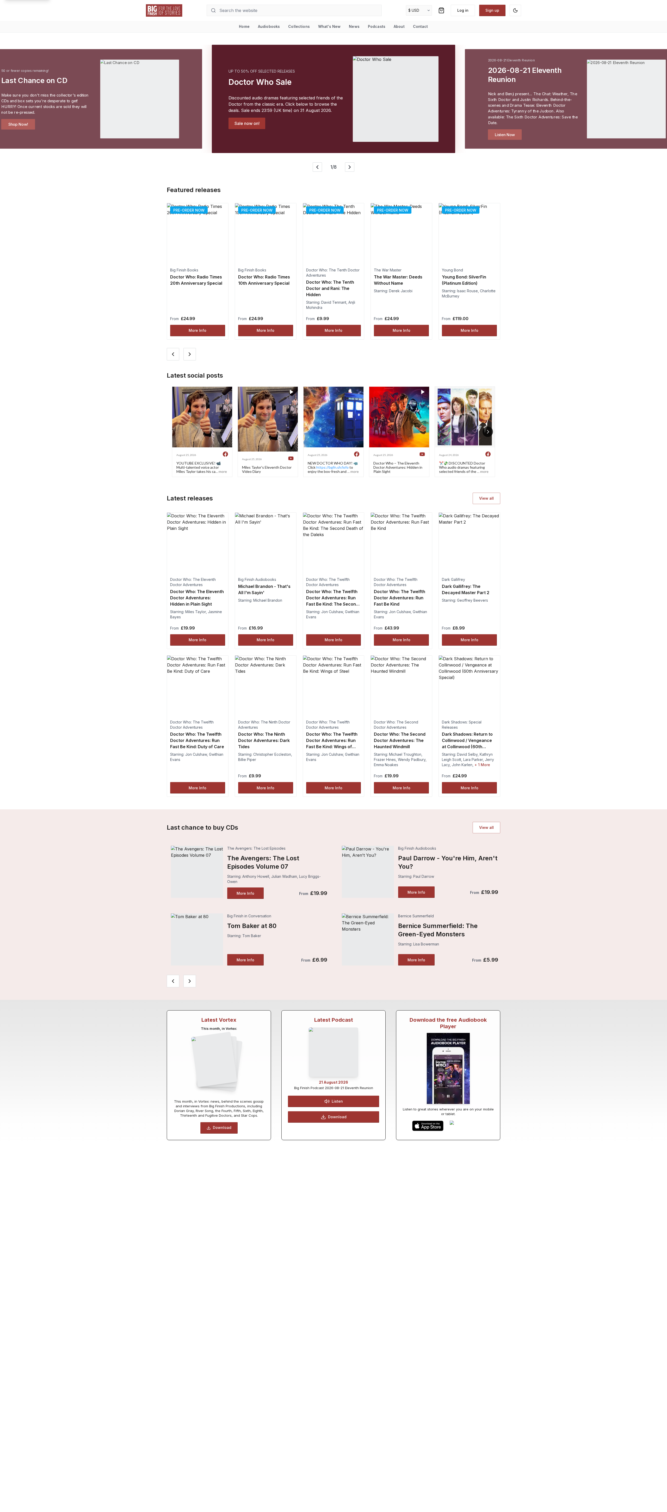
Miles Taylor (195, 611)
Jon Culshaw (332, 611)
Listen (337, 1101)
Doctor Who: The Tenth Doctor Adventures (333, 272)
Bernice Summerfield (416, 916)
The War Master (388, 270)
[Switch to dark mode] (515, 10)
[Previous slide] (317, 167)
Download (222, 1127)
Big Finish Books (184, 270)
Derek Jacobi (400, 291)
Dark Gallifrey (453, 579)
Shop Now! (18, 124)
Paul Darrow (423, 876)
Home (244, 26)
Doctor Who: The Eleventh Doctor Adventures (193, 582)
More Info (197, 330)
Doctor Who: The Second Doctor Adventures (396, 724)
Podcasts (376, 26)
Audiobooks (269, 26)
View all (486, 498)
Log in (462, 10)
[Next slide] (349, 167)
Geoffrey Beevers (472, 600)
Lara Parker (473, 759)
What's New (329, 26)
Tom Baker (251, 935)
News (354, 26)
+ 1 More (482, 765)
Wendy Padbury (411, 759)
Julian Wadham (284, 876)
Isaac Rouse (467, 291)
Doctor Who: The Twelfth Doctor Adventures (328, 582)
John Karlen (462, 765)
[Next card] (189, 354)
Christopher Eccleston (272, 754)
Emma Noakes (386, 765)
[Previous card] (173, 354)
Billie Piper (247, 759)
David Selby (467, 754)
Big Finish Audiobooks (257, 579)
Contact (420, 26)
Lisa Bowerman (426, 944)
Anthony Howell (255, 876)
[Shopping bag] (441, 10)
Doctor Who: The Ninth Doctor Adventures (264, 724)
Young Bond (452, 270)
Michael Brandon (267, 600)
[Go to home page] (164, 10)
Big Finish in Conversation (249, 916)
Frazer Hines (385, 759)
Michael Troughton (405, 754)
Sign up (492, 10)
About (399, 26)
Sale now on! (247, 123)
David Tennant (333, 302)
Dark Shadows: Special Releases (461, 724)
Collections (299, 26)
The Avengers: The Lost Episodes (256, 848)
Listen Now (505, 134)
